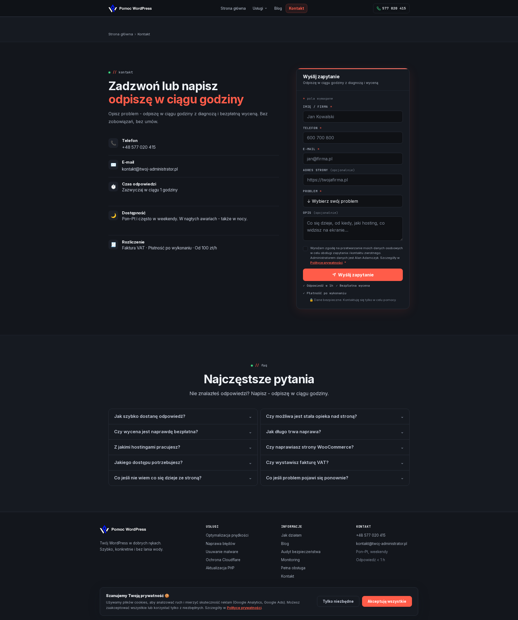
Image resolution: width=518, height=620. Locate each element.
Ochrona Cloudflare (223, 560)
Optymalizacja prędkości (227, 535)
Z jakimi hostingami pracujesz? (183, 447)
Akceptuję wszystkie (387, 601)
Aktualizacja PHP (220, 568)
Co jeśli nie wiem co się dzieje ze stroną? (183, 477)
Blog (278, 8)
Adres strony (329, 170)
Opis (320, 213)
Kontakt (296, 8)
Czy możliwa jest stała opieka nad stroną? (335, 416)
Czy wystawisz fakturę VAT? (335, 462)
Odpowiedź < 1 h (370, 560)
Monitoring (290, 560)
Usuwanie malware (222, 552)
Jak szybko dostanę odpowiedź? (183, 416)
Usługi (258, 8)
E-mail (311, 149)
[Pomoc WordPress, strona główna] (130, 8)
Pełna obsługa (293, 568)
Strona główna (233, 8)
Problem (312, 191)
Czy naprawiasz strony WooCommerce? (335, 447)
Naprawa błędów (220, 543)
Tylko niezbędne (338, 601)
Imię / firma (317, 107)
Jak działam (291, 535)
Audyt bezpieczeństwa (301, 552)
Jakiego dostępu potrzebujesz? (183, 462)
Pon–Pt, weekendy (372, 552)
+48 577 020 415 (139, 147)
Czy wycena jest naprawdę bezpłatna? (183, 431)
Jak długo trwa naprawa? (335, 431)
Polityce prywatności (326, 263)
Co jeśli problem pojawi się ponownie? (335, 477)
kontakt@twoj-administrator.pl (150, 169)
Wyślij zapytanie (356, 274)
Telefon (312, 128)
